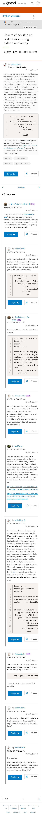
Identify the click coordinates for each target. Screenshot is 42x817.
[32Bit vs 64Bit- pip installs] (39, 187)
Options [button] (34, 17)
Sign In (39, 3)
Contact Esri (33, 812)
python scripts (22, 163)
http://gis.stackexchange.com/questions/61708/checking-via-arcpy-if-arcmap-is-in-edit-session (22, 496)
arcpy (7, 158)
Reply (9, 174)
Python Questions (11, 16)
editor (7, 163)
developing (21, 158)
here (15, 572)
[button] (31, 70)
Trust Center (16, 812)
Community (22, 3)
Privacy (8, 812)
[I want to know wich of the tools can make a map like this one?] (3, 187)
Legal (24, 812)
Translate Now (30, 27)
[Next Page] (39, 799)
